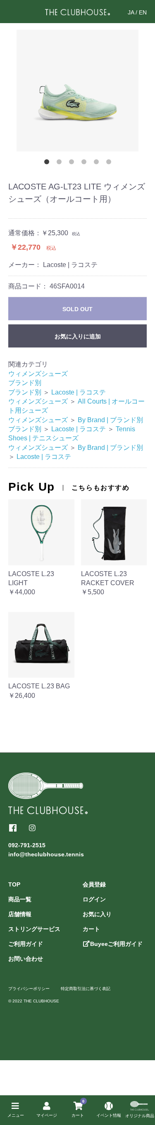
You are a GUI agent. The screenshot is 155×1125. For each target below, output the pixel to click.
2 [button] (59, 162)
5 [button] (96, 162)
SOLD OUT (77, 309)
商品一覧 (19, 899)
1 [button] (47, 162)
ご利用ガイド (25, 944)
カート (91, 929)
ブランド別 (24, 382)
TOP (14, 884)
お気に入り (97, 914)
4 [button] (84, 162)
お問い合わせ (25, 958)
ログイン (94, 899)
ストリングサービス (34, 929)
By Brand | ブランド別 (110, 419)
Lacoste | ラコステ (78, 392)
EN (143, 12)
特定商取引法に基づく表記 (85, 988)
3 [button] (71, 162)
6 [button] (109, 162)
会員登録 (94, 884)
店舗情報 (19, 914)
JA (131, 12)
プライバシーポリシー (29, 988)
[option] (77, 90)
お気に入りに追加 (78, 336)
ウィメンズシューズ (38, 373)
